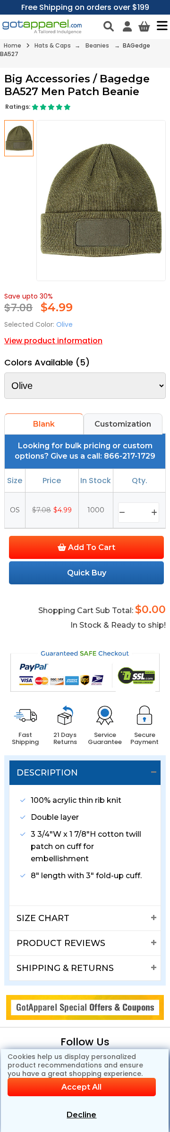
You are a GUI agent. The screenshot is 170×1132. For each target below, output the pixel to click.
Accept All (81, 1087)
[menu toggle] (160, 25)
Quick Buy (86, 572)
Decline (81, 1114)
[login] (127, 26)
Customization (122, 424)
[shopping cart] (144, 26)
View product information (53, 340)
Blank (44, 424)
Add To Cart (90, 547)
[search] (108, 26)
